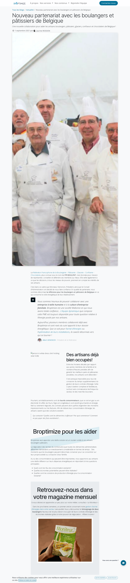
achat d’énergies (73, 328)
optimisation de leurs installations (54, 331)
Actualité (30, 10)
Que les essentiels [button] (100, 578)
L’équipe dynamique (69, 311)
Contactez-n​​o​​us (108, 3)
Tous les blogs (18, 10)
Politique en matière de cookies (27, 580)
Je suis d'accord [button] (112, 578)
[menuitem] (34, 3)
